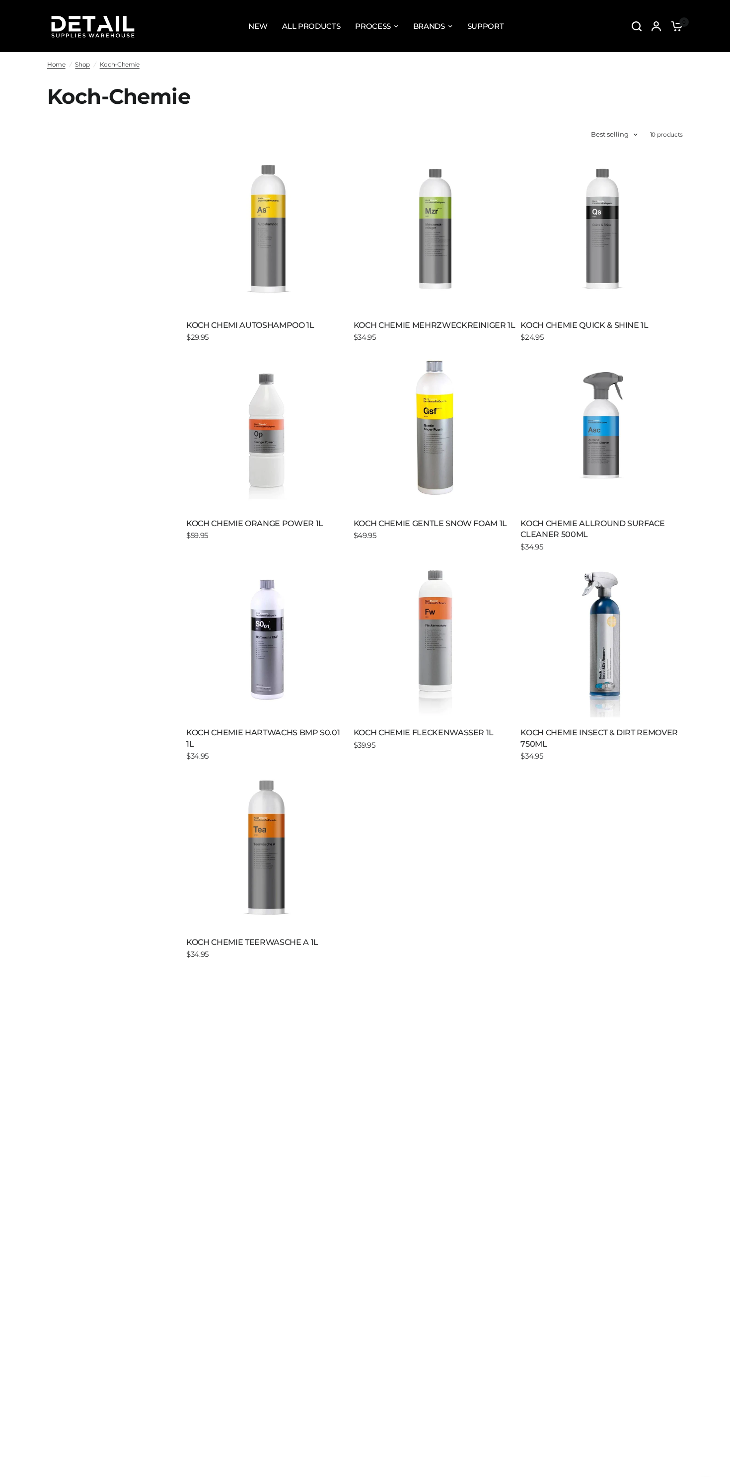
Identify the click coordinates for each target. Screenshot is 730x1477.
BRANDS (429, 26)
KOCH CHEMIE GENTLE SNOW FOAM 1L (430, 523)
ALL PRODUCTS (311, 26)
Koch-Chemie (120, 64)
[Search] (637, 26)
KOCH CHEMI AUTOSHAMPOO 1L (250, 325)
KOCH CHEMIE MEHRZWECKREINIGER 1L (434, 325)
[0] (674, 26)
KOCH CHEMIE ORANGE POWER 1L (254, 523)
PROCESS (373, 26)
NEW (257, 26)
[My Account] (656, 26)
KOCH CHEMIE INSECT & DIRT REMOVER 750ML (599, 738)
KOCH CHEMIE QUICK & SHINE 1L (584, 325)
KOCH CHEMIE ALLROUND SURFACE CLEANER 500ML (592, 529)
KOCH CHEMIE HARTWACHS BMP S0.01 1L (263, 738)
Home (56, 64)
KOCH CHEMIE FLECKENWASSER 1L (424, 732)
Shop (82, 64)
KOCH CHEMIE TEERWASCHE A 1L (252, 942)
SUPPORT (485, 26)
